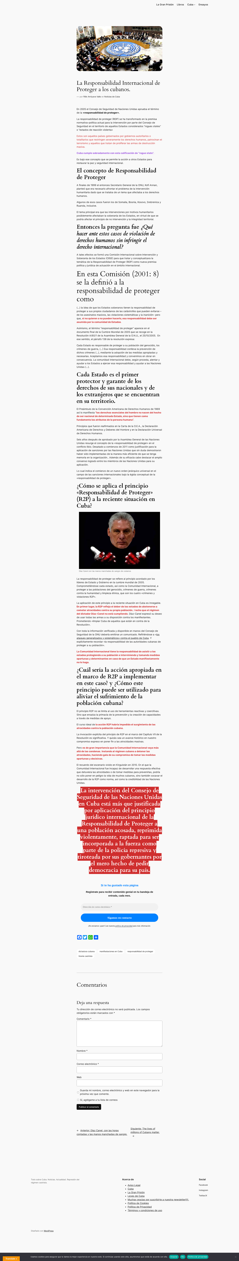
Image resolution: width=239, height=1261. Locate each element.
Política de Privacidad (140, 1206)
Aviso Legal (134, 1185)
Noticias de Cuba (112, 96)
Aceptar (173, 1257)
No (182, 1257)
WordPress (49, 1231)
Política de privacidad (197, 1257)
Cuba (131, 1188)
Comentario (84, 1019)
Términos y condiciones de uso (145, 1210)
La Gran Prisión (136, 1192)
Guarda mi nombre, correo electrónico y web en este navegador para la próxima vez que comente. (119, 1092)
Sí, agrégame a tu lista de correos (98, 1100)
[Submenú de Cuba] (194, 4)
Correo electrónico (88, 1064)
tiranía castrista (85, 956)
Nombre (82, 1050)
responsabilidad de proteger (140, 951)
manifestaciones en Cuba (111, 951)
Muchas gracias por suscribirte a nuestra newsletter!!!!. (158, 1199)
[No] (235, 1256)
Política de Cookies (138, 1203)
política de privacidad (123, 926)
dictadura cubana (87, 951)
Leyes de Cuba (136, 1196)
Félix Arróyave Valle (92, 96)
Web (79, 1077)
